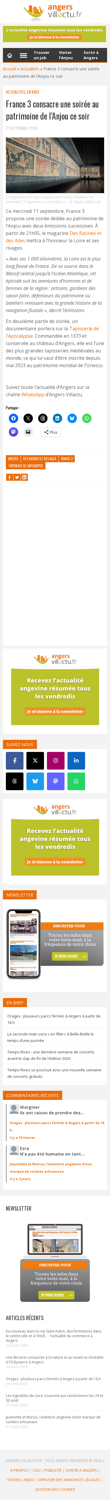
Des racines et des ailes (39, 458)
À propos (19, 1470)
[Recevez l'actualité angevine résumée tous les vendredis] (55, 34)
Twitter (17, 477)
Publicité (53, 1470)
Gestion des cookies (55, 1489)
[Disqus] (55, 567)
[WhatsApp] (76, 781)
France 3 (66, 458)
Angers (13, 458)
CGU (36, 1470)
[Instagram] (56, 761)
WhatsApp (32, 394)
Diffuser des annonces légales (69, 1479)
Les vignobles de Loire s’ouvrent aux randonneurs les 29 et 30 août (54, 1398)
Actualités (30, 69)
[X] (35, 761)
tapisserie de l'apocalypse (25, 465)
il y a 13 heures (22, 1137)
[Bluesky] (35, 781)
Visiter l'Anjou (21, 1479)
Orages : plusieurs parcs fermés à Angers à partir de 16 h (53, 1378)
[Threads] (14, 781)
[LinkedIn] (76, 761)
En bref (33, 92)
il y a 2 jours (20, 1178)
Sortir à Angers (81, 1470)
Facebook (9, 477)
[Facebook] (14, 761)
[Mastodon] (56, 781)
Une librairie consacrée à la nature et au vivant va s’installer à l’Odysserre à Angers (55, 1360)
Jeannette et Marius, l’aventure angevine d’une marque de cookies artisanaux (53, 1419)
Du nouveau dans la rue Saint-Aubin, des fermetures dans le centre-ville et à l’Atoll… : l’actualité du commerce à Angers (53, 1336)
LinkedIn (24, 477)
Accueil (9, 69)
